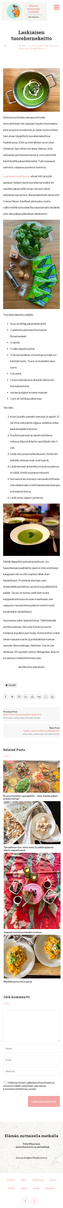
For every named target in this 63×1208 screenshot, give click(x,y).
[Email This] (45, 696)
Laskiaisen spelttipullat (16, 176)
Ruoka (42, 48)
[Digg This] (39, 696)
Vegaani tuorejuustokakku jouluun (23, 932)
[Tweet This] (12, 696)
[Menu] (56, 7)
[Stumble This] (32, 696)
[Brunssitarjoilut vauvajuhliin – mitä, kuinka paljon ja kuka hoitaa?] (31, 791)
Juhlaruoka (23, 48)
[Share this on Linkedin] (25, 696)
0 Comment (37, 46)
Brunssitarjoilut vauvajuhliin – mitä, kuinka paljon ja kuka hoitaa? (30, 797)
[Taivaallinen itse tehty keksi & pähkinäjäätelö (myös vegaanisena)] (32, 842)
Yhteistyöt (38, 1179)
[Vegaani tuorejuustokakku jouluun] (32, 927)
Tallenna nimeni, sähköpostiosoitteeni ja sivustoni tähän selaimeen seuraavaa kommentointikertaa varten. (28, 1085)
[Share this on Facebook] (5, 696)
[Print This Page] (52, 696)
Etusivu (11, 1179)
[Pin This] (19, 696)
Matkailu (50, 1188)
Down (53, 1179)
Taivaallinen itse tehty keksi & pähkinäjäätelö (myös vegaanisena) (29, 849)
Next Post (41, 729)
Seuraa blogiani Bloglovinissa (31, 1157)
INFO (24, 1179)
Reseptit (34, 48)
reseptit (12, 685)
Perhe (11, 1188)
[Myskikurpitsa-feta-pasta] (32, 976)
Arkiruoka (53, 46)
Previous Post (22, 713)
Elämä (24, 1188)
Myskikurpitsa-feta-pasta (18, 981)
